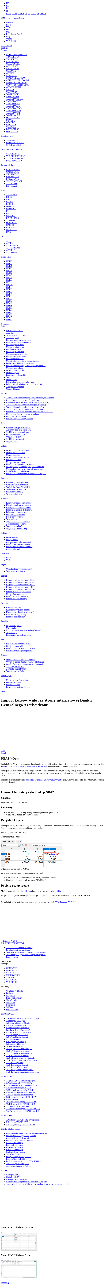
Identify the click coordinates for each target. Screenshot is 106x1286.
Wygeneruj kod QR (14, 526)
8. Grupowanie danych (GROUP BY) (21, 1097)
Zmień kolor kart (13, 549)
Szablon (4, 603)
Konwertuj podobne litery (16, 375)
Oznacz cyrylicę (12, 372)
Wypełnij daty (12, 441)
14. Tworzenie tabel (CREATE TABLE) (22, 1111)
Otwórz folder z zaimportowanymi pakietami (24, 664)
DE (13, 14)
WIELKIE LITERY (14, 331)
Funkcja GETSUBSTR (15, 1159)
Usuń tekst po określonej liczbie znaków (22, 361)
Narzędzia (5, 324)
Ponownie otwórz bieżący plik (18, 644)
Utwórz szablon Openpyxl (17, 596)
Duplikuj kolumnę (13, 682)
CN (22, 14)
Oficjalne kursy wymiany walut (19, 569)
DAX (8, 29)
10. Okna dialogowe (14, 1046)
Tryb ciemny (11, 632)
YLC (8, 560)
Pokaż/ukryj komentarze (16, 512)
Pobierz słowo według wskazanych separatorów (26, 365)
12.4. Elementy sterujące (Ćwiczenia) (21, 1060)
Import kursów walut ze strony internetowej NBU (26, 1133)
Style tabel (5, 553)
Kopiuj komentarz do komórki (18, 507)
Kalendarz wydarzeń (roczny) (18, 610)
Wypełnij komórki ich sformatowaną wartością (25, 407)
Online (9, 39)
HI (16, 14)
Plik (2, 639)
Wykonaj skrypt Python (15, 671)
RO (41, 14)
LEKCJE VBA (7, 1014)
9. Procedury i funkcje (15, 1044)
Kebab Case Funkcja (14, 1147)
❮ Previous (5, 941)
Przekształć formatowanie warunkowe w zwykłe (26, 473)
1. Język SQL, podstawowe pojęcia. (21, 1081)
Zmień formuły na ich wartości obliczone (23, 400)
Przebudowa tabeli (13, 459)
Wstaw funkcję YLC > (15, 494)
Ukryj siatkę (11, 628)
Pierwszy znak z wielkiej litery (18, 340)
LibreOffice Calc (8, 841)
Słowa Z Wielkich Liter (15, 335)
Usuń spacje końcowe (15, 352)
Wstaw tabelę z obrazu (15, 571)
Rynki (3, 190)
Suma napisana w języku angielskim (21, 1136)
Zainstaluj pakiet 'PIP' (15, 666)
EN (7, 8)
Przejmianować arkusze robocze (19, 547)
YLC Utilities (11, 41)
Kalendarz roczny (13, 607)
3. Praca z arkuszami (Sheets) (18, 1023)
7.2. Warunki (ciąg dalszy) (17, 1037)
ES (7, 14)
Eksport (4, 576)
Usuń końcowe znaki (15, 358)
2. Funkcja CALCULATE (17, 1122)
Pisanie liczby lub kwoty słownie (19, 419)
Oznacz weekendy (13, 437)
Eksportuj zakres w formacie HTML (21, 589)
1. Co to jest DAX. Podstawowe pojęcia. (23, 1120)
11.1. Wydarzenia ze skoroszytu (19, 1048)
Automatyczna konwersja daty (18, 430)
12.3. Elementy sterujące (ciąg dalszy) (21, 1058)
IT (32, 14)
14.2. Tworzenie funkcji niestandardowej (23, 1072)
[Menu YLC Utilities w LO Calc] (19, 1250)
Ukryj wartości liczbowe (16, 416)
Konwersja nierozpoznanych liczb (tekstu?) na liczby (27, 402)
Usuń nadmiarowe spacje (16, 354)
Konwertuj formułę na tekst (17, 482)
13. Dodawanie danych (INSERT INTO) (23, 1109)
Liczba (4, 393)
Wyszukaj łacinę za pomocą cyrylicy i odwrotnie (26, 952)
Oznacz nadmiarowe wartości (18, 457)
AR (19, 14)
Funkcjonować (19, 1140)
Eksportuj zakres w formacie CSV (20, 580)
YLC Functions (61, 902)
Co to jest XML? (13, 1175)
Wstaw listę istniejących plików (19, 651)
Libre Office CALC (14, 34)
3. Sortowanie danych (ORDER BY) (21, 1085)
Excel (8, 25)
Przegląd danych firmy (15, 617)
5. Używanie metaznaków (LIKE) (20, 1090)
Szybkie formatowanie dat (17, 439)
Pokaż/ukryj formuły (14, 492)
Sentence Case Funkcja (15, 1152)
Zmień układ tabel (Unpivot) (17, 1138)
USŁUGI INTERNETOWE (12, 943)
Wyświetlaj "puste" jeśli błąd (18, 487)
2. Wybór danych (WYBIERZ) (19, 1083)
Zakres (4, 446)
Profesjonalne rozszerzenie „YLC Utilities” (23, 1161)
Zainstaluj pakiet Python (16, 669)
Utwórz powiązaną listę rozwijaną (20, 464)
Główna (9, 22)
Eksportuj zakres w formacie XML (20, 582)
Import (3, 564)
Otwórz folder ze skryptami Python (20, 659)
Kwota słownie (7, 136)
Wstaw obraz (11, 519)
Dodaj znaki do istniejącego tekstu (20, 363)
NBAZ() (28, 891)
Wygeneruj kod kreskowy (16, 528)
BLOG (4, 1170)
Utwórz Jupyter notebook (16, 594)
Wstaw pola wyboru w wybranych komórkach (25, 466)
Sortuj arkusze (12, 540)
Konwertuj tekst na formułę (17, 485)
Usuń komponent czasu (15, 434)
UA (7, 3)
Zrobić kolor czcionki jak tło (17, 471)
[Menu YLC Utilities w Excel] (19, 1278)
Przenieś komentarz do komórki (19, 510)
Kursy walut (6, 257)
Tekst (3, 326)
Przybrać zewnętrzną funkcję (18, 687)
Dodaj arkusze (12, 537)
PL (38, 14)
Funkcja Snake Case (14, 1145)
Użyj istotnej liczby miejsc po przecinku (22, 414)
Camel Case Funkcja (14, 1142)
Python (4, 655)
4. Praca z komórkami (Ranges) (19, 1025)
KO (34, 14)
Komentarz (5, 498)
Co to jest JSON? (13, 1177)
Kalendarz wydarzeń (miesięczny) (20, 612)
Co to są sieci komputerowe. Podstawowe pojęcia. (26, 1182)
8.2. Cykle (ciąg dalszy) (16, 1042)
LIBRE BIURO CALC (10, 1129)
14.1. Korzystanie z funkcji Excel (19, 1069)
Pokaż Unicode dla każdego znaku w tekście (24, 384)
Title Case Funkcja (13, 1154)
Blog (8, 36)
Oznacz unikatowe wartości (17, 450)
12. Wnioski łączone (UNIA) (18, 1106)
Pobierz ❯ (5, 1283)
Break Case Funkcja (14, 1149)
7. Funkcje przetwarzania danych (19, 1095)
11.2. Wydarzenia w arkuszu (17, 1051)
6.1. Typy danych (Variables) (18, 1030)
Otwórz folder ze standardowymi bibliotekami (25, 662)
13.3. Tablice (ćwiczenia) (16, 1067)
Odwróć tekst (11, 379)
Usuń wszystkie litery (15, 345)
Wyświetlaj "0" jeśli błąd (16, 489)
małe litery (10, 333)
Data (3, 423)
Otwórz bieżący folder (15, 646)
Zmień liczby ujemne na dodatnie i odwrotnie (24, 409)
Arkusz (4, 533)
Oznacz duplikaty (13, 455)
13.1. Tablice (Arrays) (15, 1062)
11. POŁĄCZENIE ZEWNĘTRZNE (21, 1104)
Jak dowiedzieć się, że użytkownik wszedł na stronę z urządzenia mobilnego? (37, 1184)
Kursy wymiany (12, 957)
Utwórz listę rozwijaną (15, 462)
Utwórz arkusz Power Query (18, 680)
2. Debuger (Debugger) (15, 1021)
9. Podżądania (12, 1099)
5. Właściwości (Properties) (17, 1028)
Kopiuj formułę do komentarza (18, 505)
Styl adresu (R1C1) (14, 625)
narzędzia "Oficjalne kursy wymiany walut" (44, 780)
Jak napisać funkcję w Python (18, 1166)
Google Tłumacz (13, 389)
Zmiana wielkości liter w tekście (19, 948)
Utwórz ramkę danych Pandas (18, 592)
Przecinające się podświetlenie (18, 635)
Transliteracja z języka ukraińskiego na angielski (26, 954)
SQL (8, 32)
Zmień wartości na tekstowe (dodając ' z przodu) (26, 405)
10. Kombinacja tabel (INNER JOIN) (21, 1102)
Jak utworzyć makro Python (17, 1163)
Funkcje (4, 48)
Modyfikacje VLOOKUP (11, 149)
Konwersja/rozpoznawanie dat (18, 427)
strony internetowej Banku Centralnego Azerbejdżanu (25, 766)
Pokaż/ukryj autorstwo (15, 517)
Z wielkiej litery (12, 338)
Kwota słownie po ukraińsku (18, 950)
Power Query (6, 675)
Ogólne (4, 50)
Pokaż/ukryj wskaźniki (15, 514)
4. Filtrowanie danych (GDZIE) (19, 1088)
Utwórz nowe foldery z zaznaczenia (21, 648)
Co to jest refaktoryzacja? (16, 1179)
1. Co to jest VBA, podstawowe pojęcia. (22, 1018)
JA (10, 14)
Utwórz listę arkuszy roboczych (19, 544)
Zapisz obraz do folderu (16, 524)
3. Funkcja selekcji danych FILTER (20, 1124)
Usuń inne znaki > (13, 349)
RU (7, 5)
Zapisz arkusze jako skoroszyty (19, 542)
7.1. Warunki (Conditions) (17, 1035)
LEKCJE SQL (7, 1076)
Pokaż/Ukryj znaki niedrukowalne (20, 382)
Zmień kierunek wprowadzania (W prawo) (23, 630)
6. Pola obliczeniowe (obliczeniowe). (21, 1092)
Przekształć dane (13, 685)
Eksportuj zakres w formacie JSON (20, 585)
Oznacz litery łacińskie (15, 370)
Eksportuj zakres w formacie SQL (20, 587)
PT (26, 14)
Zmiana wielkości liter (10, 165)
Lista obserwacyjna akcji (16, 614)
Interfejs (4, 621)
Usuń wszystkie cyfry (15, 347)
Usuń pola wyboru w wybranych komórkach (24, 469)
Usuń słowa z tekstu (14, 368)
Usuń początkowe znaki (16, 356)
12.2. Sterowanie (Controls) (17, 1055)
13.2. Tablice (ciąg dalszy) (17, 1065)
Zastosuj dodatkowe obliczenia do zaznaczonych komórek (30, 398)
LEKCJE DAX (7, 1115)
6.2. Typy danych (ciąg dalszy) (18, 1032)
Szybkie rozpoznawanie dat (17, 432)
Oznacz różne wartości (15, 452)
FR (29, 14)
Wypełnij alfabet (13, 377)
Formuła (4, 478)
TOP (3, 691)
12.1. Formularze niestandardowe (19, 1053)
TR (44, 14)
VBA (8, 27)
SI (2, 236)
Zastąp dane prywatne (15, 386)
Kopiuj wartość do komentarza (18, 503)
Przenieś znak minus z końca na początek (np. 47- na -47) (29, 412)
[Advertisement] (20, 729)
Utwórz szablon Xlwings (16, 599)
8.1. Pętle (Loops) (13, 1039)
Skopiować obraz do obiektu (18, 521)
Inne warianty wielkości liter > (18, 342)
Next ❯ (14, 941)
